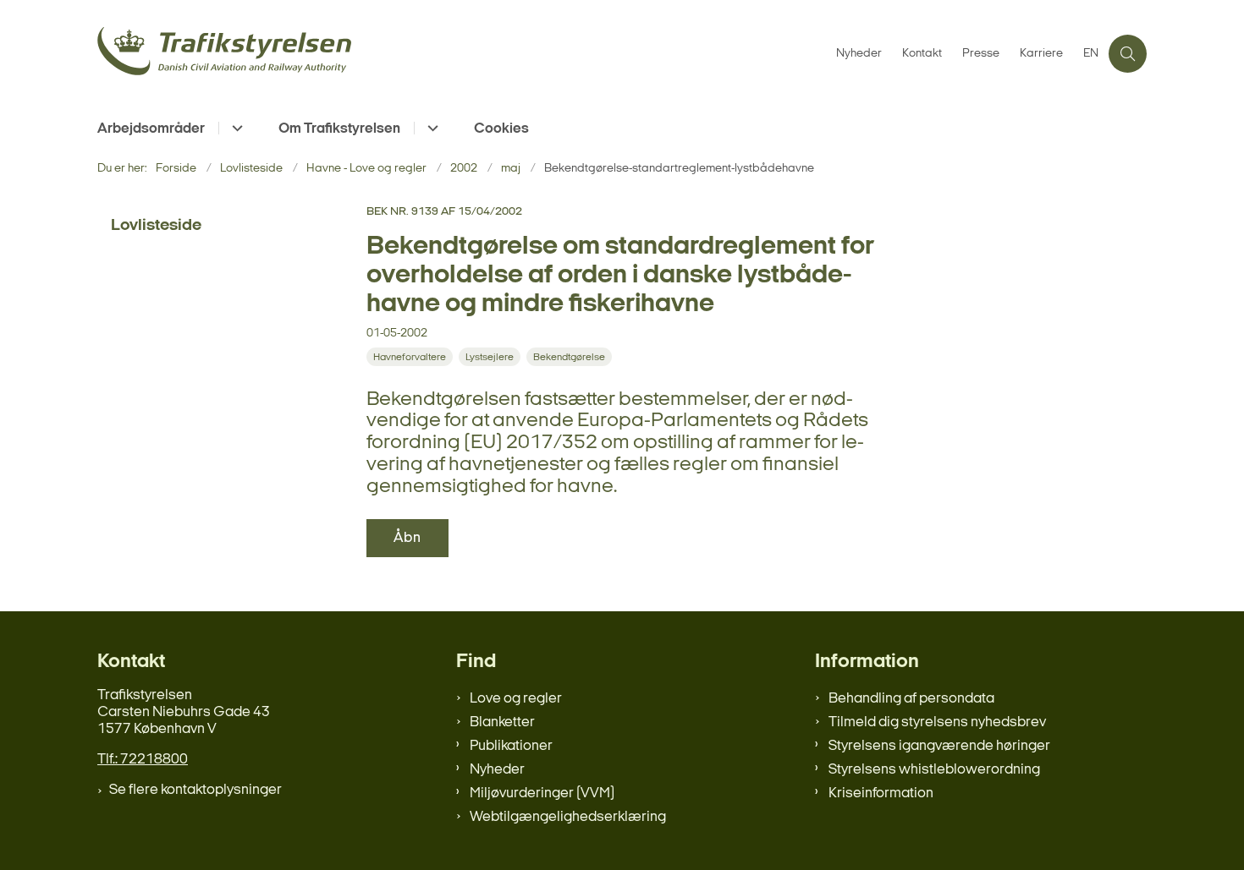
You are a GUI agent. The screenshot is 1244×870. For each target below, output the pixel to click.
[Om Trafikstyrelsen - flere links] (430, 128)
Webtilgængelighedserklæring (568, 817)
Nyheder (497, 770)
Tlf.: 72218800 (142, 759)
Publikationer (511, 746)
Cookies (501, 129)
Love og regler (516, 699)
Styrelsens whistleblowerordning (934, 770)
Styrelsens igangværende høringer (939, 746)
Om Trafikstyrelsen (339, 129)
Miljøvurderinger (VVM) (542, 793)
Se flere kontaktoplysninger (195, 790)
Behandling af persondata (911, 699)
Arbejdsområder (151, 129)
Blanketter (502, 722)
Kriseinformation (880, 793)
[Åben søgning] (1128, 54)
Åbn (407, 538)
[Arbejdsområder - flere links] (234, 128)
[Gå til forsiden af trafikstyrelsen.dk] (461, 53)
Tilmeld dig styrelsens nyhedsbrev (937, 722)
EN (1090, 54)
